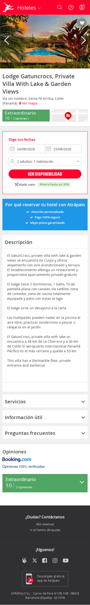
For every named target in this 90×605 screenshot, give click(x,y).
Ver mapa (29, 103)
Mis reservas (45, 524)
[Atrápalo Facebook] (45, 560)
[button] (82, 23)
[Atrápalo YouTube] (65, 560)
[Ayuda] (71, 7)
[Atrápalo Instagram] (55, 560)
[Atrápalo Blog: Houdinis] (24, 560)
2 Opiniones (20, 118)
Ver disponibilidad (45, 174)
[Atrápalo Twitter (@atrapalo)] (34, 560)
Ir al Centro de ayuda (45, 530)
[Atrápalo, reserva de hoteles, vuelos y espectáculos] (8, 7)
